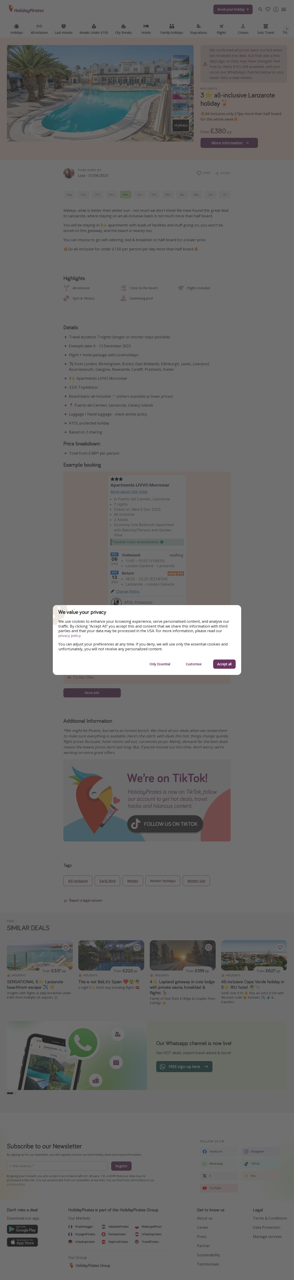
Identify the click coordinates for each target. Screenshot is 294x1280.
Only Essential (160, 664)
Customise (194, 664)
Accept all (224, 664)
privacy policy (69, 636)
